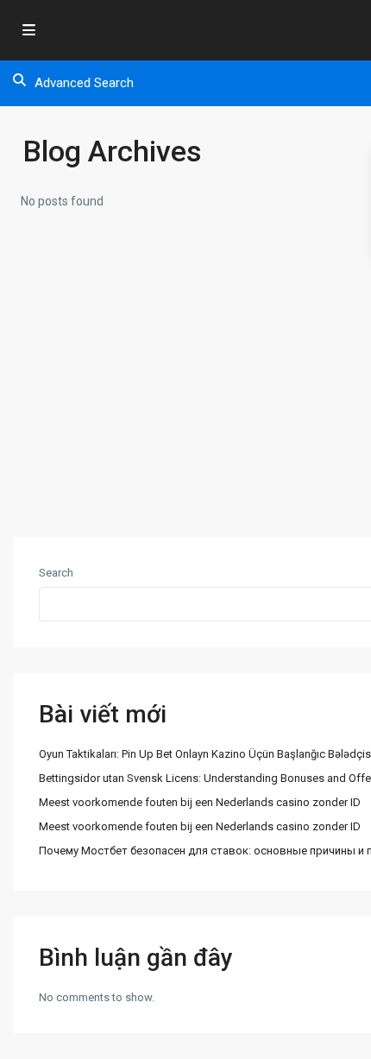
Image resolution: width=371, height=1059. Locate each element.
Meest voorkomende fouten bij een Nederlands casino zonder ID (200, 802)
